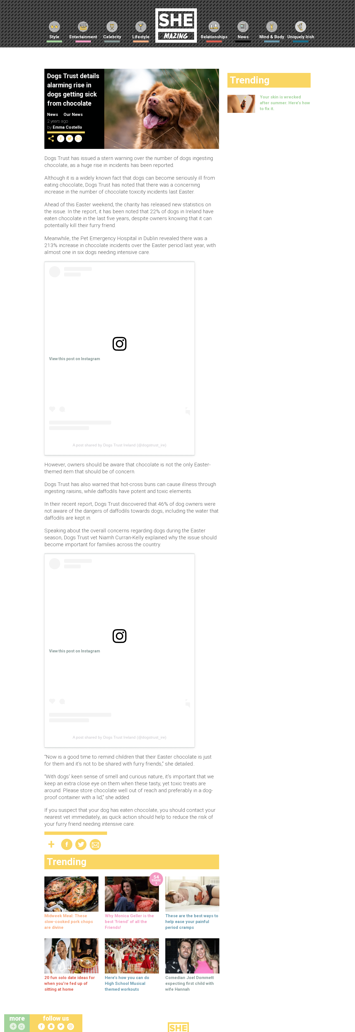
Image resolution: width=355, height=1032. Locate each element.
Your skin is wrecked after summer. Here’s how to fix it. (285, 103)
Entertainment (83, 36)
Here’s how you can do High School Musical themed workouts (127, 983)
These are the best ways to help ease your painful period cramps (191, 921)
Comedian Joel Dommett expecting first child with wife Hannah (189, 983)
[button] (22, 1027)
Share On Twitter (69, 138)
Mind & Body (271, 36)
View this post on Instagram (74, 359)
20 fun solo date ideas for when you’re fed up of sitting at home (69, 983)
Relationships (214, 36)
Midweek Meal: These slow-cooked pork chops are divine (68, 921)
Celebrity (112, 36)
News (243, 36)
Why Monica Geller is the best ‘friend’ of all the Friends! (129, 921)
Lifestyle (140, 36)
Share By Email (78, 138)
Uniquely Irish (300, 36)
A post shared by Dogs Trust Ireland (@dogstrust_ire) (119, 445)
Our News (73, 114)
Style (54, 36)
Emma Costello (67, 127)
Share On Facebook (61, 138)
